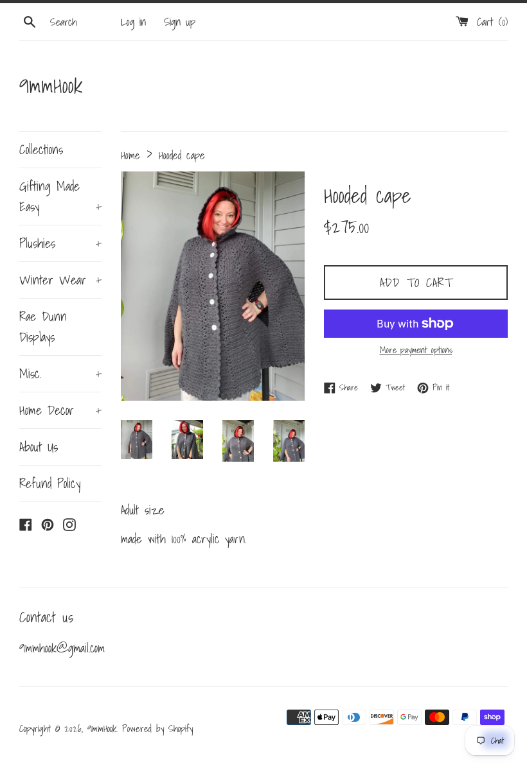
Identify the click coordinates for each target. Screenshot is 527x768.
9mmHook (51, 85)
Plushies (60, 243)
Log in (133, 21)
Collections (41, 149)
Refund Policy (49, 483)
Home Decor (60, 410)
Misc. (60, 373)
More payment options (416, 350)
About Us (38, 447)
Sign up (179, 21)
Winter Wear (60, 280)
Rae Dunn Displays (43, 326)
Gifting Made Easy (60, 196)
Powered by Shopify (157, 728)
